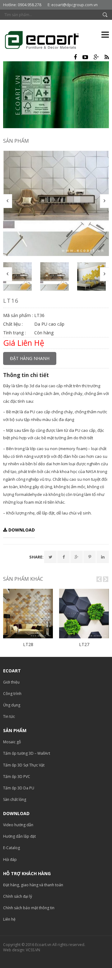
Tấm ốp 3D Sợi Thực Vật (23, 765)
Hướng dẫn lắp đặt (19, 836)
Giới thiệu (11, 682)
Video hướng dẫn (18, 824)
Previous (7, 201)
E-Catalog (11, 847)
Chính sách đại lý (17, 896)
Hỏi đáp (10, 859)
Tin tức (9, 716)
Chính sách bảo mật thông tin (28, 907)
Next (104, 201)
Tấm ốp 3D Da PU (18, 788)
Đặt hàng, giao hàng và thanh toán (33, 885)
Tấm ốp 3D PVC (16, 776)
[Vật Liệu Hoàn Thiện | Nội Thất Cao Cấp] (46, 41)
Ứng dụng (11, 705)
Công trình (12, 693)
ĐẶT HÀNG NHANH (29, 358)
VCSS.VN (33, 950)
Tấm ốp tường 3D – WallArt (26, 753)
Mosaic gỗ (12, 741)
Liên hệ (9, 919)
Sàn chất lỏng (14, 799)
